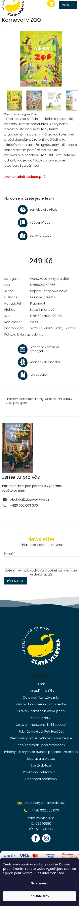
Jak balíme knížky (41, 690)
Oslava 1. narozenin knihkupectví (41, 704)
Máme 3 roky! (41, 718)
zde (61, 873)
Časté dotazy (41, 765)
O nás (41, 684)
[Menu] (68, 5)
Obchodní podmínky (41, 779)
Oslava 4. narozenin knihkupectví (41, 724)
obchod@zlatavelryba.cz (29, 499)
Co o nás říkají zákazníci (41, 697)
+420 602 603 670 (24, 505)
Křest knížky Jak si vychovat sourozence (41, 738)
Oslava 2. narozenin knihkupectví (41, 711)
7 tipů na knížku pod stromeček (41, 745)
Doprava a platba (41, 758)
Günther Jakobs (42, 297)
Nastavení (40, 883)
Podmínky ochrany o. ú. (41, 772)
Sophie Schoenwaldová (48, 291)
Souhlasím (39, 896)
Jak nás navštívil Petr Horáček (41, 731)
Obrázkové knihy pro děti (49, 278)
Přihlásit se (15, 581)
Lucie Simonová (42, 309)
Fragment (37, 303)
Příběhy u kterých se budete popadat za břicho (41, 752)
